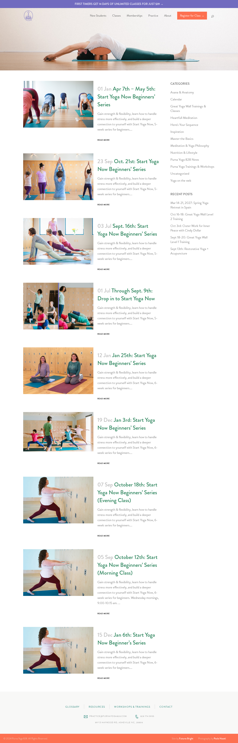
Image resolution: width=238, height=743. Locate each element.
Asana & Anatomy (182, 92)
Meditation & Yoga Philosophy (189, 145)
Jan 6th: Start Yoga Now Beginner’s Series (126, 639)
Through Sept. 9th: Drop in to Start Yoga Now (126, 295)
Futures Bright (186, 738)
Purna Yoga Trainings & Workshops (192, 166)
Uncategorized (179, 173)
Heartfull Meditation (183, 117)
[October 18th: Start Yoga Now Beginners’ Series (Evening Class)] (58, 500)
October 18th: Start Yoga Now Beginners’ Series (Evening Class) (127, 492)
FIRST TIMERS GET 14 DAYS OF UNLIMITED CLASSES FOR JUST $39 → (119, 4)
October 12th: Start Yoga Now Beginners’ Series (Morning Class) (127, 565)
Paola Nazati (220, 738)
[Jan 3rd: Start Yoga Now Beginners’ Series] (58, 431)
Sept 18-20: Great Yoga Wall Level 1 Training (189, 239)
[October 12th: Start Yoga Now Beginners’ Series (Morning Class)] (58, 572)
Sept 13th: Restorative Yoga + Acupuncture (189, 251)
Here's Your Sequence (184, 124)
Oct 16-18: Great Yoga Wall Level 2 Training (191, 216)
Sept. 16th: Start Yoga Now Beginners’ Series (127, 230)
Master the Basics (181, 138)
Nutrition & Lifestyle (183, 152)
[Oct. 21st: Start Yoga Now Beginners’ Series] (58, 176)
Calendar (176, 99)
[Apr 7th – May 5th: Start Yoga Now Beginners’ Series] (58, 104)
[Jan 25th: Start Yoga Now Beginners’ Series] (58, 370)
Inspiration (177, 131)
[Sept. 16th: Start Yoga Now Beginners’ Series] (58, 241)
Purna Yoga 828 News (184, 159)
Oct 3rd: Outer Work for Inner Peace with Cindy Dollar (190, 228)
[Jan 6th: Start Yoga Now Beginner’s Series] (58, 650)
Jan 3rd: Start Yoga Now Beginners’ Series (126, 424)
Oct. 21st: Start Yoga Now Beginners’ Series (128, 165)
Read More (103, 140)
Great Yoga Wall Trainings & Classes (188, 108)
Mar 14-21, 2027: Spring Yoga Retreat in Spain (189, 205)
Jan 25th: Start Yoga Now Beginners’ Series (126, 359)
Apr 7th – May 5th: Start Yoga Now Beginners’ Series (126, 97)
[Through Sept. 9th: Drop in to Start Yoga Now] (58, 306)
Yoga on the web (180, 180)
